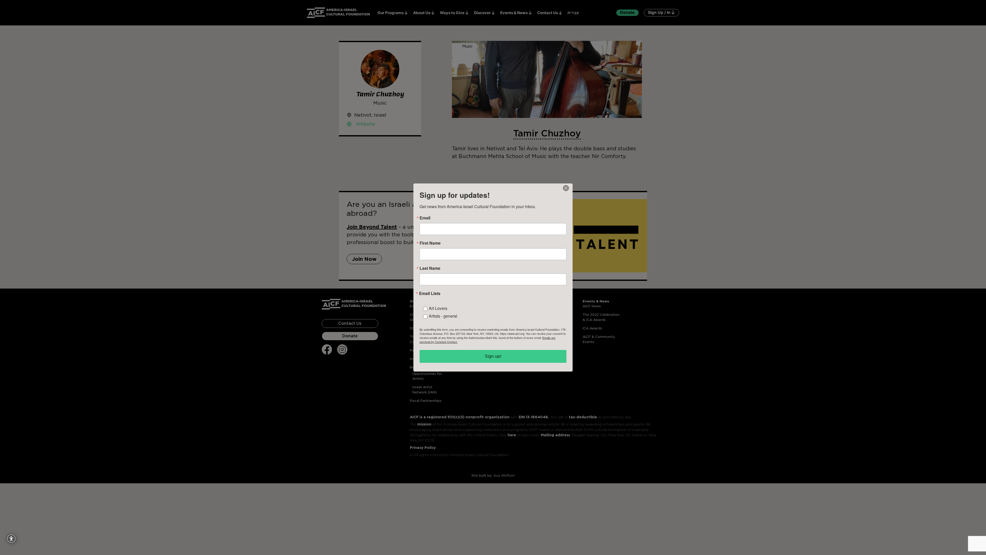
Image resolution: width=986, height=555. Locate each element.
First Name (430, 243)
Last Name (430, 268)
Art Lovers (438, 308)
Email (425, 218)
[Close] (566, 188)
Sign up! (493, 356)
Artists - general (443, 316)
